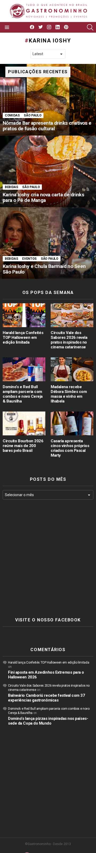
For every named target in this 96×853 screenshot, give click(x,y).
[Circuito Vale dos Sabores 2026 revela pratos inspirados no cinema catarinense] (72, 315)
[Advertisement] (48, 558)
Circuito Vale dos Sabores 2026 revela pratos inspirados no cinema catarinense (69, 339)
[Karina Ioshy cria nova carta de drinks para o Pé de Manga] (48, 171)
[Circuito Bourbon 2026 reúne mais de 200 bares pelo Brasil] (24, 423)
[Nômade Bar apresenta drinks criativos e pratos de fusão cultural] (48, 100)
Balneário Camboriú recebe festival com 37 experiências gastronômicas (46, 698)
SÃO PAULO (32, 115)
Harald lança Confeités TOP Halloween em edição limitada (23, 337)
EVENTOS (29, 259)
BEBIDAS (11, 187)
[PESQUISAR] (90, 27)
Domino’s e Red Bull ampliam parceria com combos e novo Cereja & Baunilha (23, 394)
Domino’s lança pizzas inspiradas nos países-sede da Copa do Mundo (48, 721)
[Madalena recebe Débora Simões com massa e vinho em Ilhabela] (72, 369)
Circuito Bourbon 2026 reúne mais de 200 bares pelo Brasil (23, 446)
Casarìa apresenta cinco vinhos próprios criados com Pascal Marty (70, 448)
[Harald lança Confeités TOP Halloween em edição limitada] (24, 315)
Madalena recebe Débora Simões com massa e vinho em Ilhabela (69, 394)
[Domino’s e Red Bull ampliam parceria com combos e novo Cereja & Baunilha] (24, 369)
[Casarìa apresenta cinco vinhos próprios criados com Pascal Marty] (72, 423)
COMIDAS (12, 115)
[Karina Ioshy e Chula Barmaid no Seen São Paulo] (48, 243)
